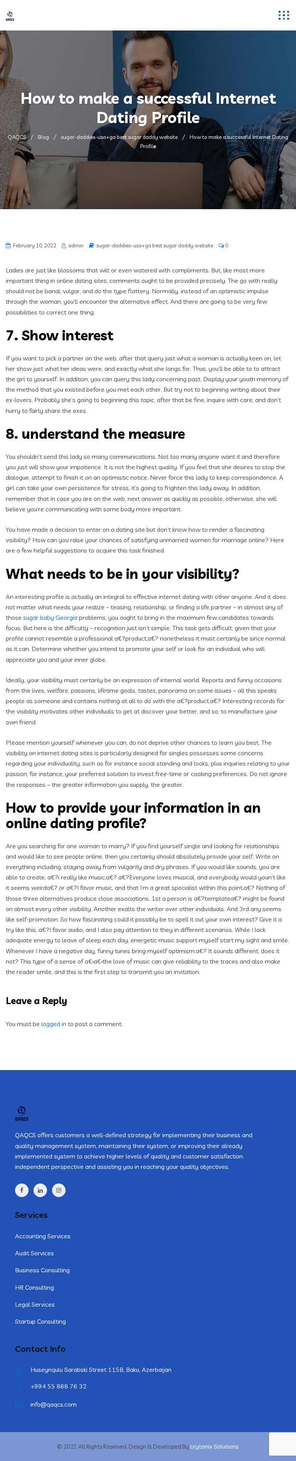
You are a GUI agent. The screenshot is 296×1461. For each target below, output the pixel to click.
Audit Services (34, 1253)
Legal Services (35, 1304)
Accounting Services (43, 1236)
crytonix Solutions (214, 1446)
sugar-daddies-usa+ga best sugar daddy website (154, 245)
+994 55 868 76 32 (58, 1386)
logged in (53, 1024)
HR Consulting (34, 1287)
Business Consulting (42, 1270)
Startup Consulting (40, 1321)
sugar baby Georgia (50, 617)
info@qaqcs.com (53, 1404)
